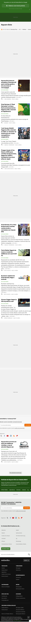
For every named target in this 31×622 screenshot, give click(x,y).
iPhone (3, 541)
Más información (17, 620)
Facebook (4, 435)
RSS (14, 435)
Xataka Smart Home (6, 574)
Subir (25, 560)
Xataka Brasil (4, 609)
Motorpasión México (20, 613)
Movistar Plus (14, 29)
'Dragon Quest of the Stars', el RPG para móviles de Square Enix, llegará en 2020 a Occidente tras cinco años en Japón (9, 154)
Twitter (1, 435)
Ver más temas (5, 548)
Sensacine (18, 577)
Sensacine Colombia (20, 611)
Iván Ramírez (7, 99)
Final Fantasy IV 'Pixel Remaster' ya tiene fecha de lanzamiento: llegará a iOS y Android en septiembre (8, 107)
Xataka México (5, 607)
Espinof (17, 579)
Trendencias (4, 596)
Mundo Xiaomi (5, 576)
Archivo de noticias (16, 473)
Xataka (3, 568)
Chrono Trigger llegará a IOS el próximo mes (9, 300)
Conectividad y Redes (21, 544)
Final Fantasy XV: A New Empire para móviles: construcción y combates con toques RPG (8, 228)
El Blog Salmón (19, 596)
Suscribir (27, 425)
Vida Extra (18, 570)
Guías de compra (6, 535)
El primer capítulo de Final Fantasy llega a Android (8, 277)
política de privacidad (19, 428)
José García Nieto (9, 168)
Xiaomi (3, 533)
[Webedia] (5, 561)
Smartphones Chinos (7, 544)
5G (19, 29)
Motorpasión (19, 586)
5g (28, 489)
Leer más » (18, 97)
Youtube (7, 435)
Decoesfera (4, 598)
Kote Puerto (7, 270)
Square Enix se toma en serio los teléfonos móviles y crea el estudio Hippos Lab (8, 444)
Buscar (29, 554)
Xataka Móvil (4, 570)
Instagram (11, 435)
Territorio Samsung (20, 535)
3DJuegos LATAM (19, 607)
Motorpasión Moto (20, 588)
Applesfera (4, 572)
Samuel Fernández (9, 145)
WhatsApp (18, 541)
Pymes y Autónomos (20, 598)
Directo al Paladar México (7, 613)
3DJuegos (18, 568)
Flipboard (17, 435)
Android (24, 489)
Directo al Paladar (6, 586)
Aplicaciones (4, 90)
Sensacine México (20, 609)
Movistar (18, 489)
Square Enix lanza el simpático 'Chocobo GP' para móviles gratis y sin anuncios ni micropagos (8, 84)
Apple (17, 530)
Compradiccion (5, 600)
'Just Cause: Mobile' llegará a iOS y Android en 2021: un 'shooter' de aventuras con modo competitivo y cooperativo (8, 132)
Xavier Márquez (8, 318)
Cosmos (6, 123)
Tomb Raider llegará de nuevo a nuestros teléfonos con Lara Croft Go (9, 252)
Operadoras (12, 489)
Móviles (24, 29)
